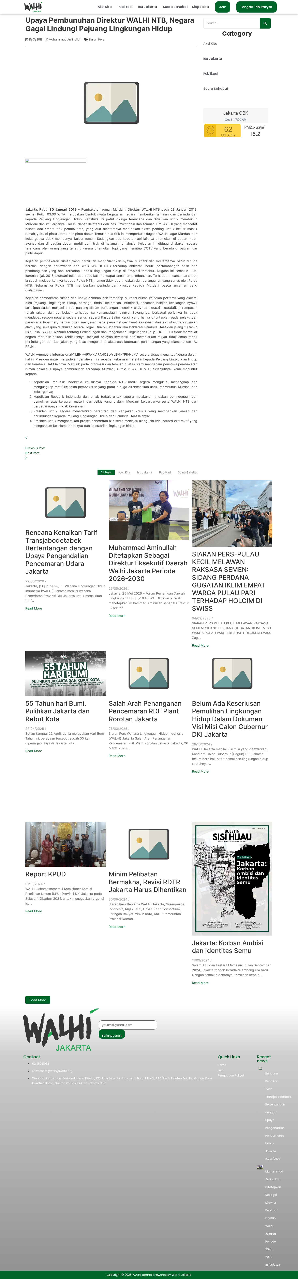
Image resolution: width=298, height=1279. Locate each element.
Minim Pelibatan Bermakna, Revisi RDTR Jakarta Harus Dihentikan (148, 882)
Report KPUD (45, 874)
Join (220, 1070)
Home (222, 1065)
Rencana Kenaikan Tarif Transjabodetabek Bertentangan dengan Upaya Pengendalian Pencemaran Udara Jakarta (61, 552)
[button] (106, 7)
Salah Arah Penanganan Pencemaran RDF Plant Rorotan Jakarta (145, 711)
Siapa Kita (200, 6)
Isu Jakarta (147, 6)
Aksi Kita (105, 6)
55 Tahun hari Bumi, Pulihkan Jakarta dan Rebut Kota (57, 711)
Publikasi (125, 6)
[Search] (265, 23)
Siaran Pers (96, 39)
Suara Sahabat (175, 6)
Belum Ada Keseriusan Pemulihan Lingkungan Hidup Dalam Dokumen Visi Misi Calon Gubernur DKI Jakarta (230, 719)
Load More (37, 1000)
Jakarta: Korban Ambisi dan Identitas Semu (227, 947)
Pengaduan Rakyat (231, 1075)
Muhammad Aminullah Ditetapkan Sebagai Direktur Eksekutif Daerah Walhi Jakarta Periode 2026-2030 (148, 563)
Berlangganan (112, 1036)
